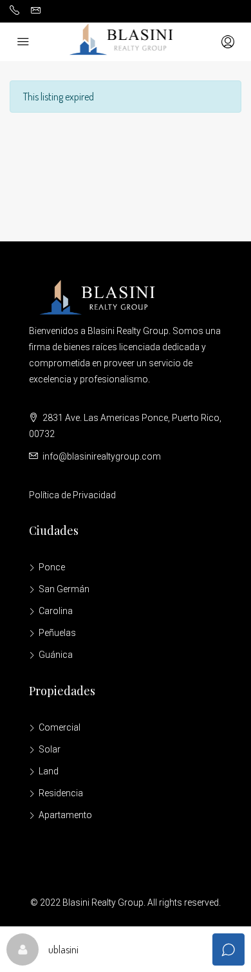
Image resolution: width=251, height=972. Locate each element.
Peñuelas (57, 633)
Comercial (59, 727)
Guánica (56, 655)
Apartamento (65, 815)
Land (49, 771)
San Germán (64, 589)
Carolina (56, 611)
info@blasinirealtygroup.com (101, 456)
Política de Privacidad (72, 495)
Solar (49, 749)
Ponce (52, 567)
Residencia (61, 793)
